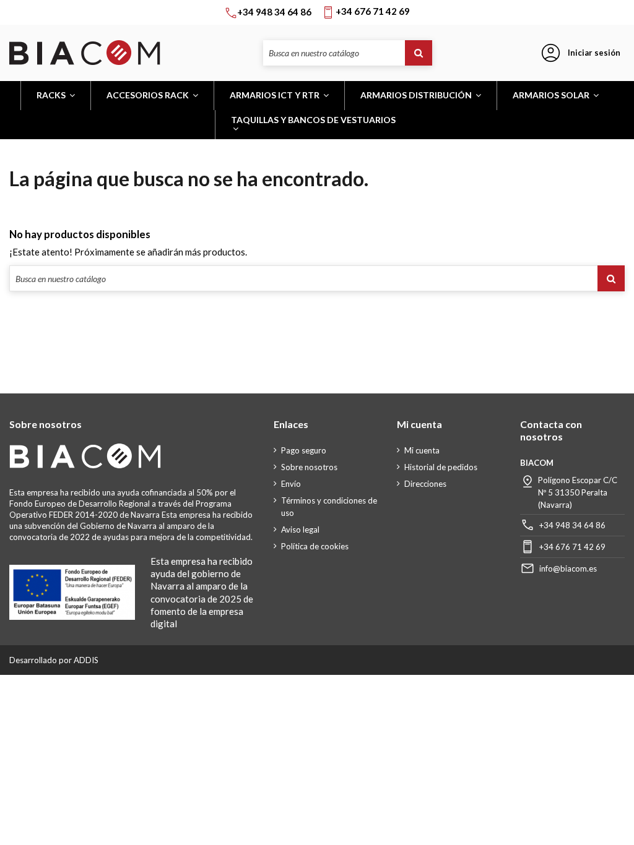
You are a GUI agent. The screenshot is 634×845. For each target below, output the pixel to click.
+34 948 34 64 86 (572, 525)
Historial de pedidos (440, 467)
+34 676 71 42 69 (572, 547)
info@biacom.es (568, 568)
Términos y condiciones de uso (329, 506)
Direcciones (425, 484)
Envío (291, 484)
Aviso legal (300, 529)
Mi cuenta (422, 450)
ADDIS (86, 660)
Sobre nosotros (309, 467)
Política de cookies (315, 546)
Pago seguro (303, 450)
